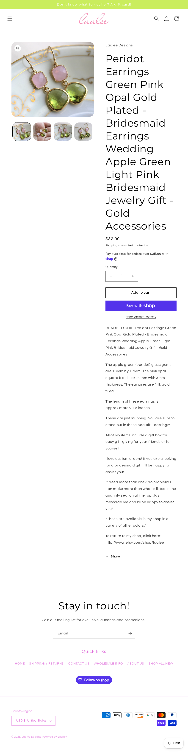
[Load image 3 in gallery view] (63, 131)
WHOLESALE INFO (108, 663)
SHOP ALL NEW (161, 663)
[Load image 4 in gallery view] (83, 131)
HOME (20, 663)
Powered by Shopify (54, 737)
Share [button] (115, 556)
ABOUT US (135, 663)
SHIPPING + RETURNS (46, 663)
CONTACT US (79, 663)
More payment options (141, 316)
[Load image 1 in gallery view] (22, 131)
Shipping (111, 245)
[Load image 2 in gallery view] (42, 131)
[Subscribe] (130, 633)
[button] (10, 19)
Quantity (111, 267)
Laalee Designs (31, 737)
